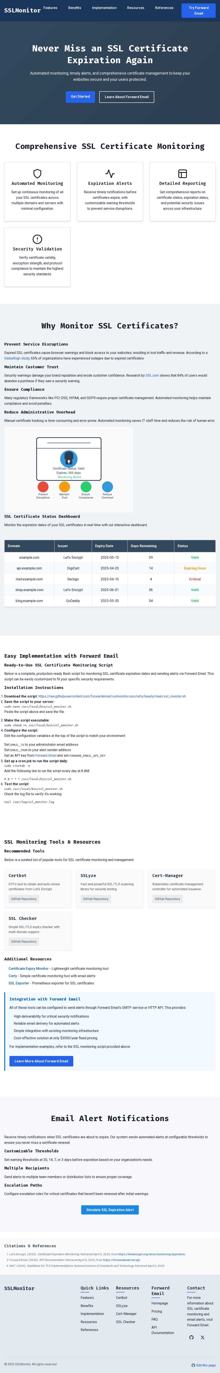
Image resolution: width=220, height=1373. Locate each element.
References (164, 8)
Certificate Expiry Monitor (29, 969)
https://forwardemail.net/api (121, 1260)
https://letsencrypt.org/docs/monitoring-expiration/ (152, 1254)
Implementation (104, 8)
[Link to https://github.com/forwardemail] (191, 1337)
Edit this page (206, 1365)
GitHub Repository (24, 899)
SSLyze (122, 1306)
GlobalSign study (16, 358)
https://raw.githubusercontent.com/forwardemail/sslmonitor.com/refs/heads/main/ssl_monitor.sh (112, 696)
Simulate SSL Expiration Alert (110, 1210)
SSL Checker (125, 1322)
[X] (202, 1337)
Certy (13, 976)
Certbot (121, 1298)
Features (50, 8)
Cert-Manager (126, 1314)
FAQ (154, 1319)
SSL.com (152, 375)
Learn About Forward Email (127, 97)
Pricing (156, 1311)
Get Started (80, 96)
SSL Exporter (19, 983)
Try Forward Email (199, 10)
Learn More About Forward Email (41, 1061)
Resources (135, 8)
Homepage (159, 1303)
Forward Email (46, 755)
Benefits (74, 8)
